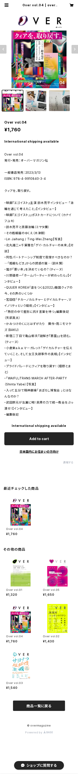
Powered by (34, 732)
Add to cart (39, 439)
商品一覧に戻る (39, 706)
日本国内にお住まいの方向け (39, 451)
